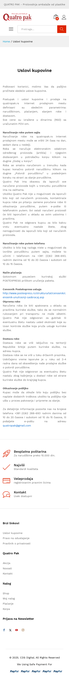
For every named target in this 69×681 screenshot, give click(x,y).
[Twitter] (10, 630)
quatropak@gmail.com (17, 425)
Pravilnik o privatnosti (17, 543)
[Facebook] (4, 630)
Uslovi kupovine (12, 533)
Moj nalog (9, 598)
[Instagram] (23, 630)
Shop (6, 593)
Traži (61, 29)
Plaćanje (8, 603)
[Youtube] (16, 630)
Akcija (6, 563)
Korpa (6, 608)
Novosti (7, 568)
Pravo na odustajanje (16, 538)
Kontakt (8, 573)
